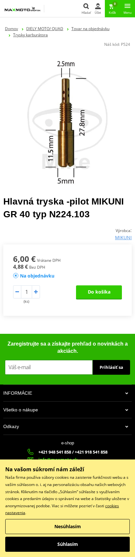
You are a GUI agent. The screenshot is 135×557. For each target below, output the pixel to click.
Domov (11, 28)
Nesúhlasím (67, 526)
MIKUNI (123, 237)
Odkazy (11, 426)
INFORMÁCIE (17, 393)
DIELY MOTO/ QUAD (44, 28)
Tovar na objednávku (90, 28)
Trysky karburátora (30, 35)
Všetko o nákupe (20, 409)
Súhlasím (67, 544)
